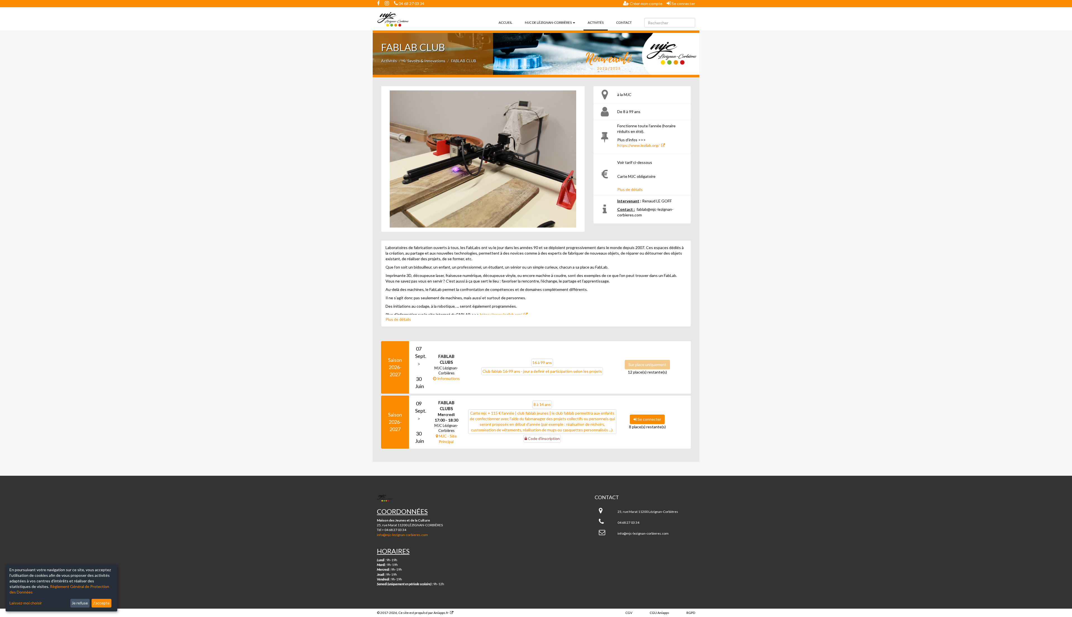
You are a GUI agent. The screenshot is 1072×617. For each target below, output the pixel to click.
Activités (598, 22)
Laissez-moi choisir (25, 603)
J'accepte (101, 603)
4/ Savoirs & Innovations (424, 60)
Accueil (505, 22)
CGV (628, 613)
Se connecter (683, 3)
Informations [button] (448, 378)
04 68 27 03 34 (411, 3)
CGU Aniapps (659, 613)
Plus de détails (630, 189)
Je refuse (80, 603)
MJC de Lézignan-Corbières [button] (548, 22)
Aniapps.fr (441, 613)
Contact (624, 22)
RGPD (690, 613)
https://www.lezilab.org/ (638, 145)
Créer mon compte (645, 3)
